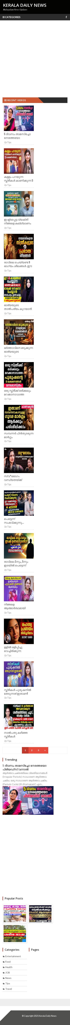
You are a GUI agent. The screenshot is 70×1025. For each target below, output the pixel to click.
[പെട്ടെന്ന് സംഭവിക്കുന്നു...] (19, 503)
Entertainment (13, 956)
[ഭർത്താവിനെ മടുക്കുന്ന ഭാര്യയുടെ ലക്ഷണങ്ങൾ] (19, 332)
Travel (8, 988)
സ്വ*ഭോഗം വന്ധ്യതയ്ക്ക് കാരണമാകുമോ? (15, 479)
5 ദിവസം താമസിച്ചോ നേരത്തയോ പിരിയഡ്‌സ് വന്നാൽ (17, 137)
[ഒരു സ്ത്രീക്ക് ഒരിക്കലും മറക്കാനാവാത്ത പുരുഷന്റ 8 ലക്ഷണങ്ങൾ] (19, 375)
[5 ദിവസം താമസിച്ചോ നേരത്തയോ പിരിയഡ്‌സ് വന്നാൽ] (19, 119)
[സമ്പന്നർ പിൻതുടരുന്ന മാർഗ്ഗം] (19, 418)
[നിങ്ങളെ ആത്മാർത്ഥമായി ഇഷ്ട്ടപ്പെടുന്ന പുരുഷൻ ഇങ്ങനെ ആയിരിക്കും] (19, 589)
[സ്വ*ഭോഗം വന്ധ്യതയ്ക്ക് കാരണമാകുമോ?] (19, 461)
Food (8, 961)
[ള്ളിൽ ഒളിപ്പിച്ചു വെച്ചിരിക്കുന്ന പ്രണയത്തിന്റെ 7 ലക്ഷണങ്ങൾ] (19, 632)
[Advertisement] (35, 59)
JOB (7, 972)
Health (8, 967)
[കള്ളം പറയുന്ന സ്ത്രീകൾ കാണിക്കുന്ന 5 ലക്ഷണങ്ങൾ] (19, 161)
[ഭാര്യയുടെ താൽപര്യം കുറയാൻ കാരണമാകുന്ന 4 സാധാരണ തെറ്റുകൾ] (19, 290)
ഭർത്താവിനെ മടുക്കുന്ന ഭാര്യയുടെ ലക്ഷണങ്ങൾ (18, 351)
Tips (9, 142)
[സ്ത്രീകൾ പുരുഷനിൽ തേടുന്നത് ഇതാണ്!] (19, 674)
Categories (12, 17)
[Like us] (66, 17)
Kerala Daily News (47, 1015)
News (8, 977)
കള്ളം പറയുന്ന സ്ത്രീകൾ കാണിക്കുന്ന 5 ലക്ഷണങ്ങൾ (18, 180)
